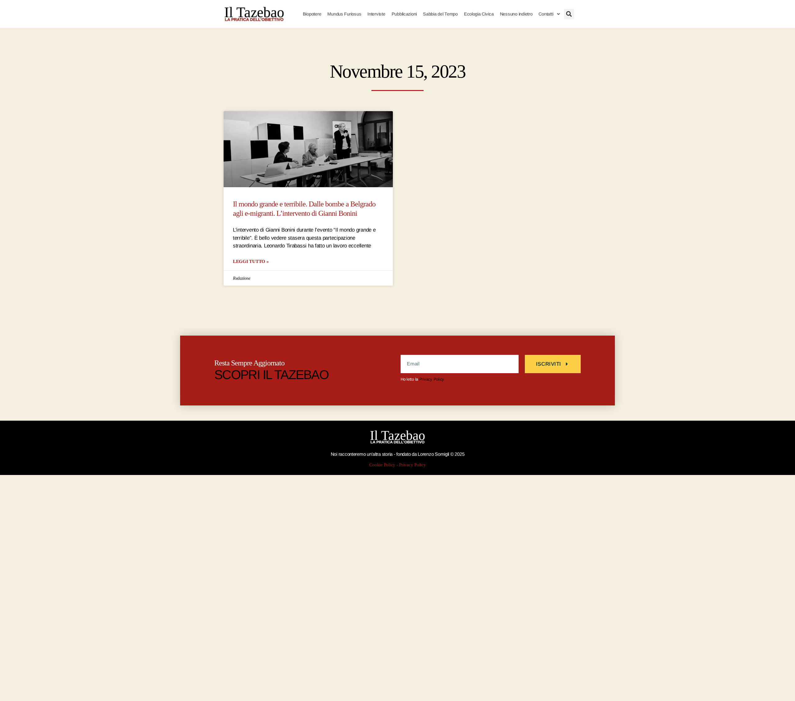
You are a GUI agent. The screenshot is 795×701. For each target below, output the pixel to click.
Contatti (545, 13)
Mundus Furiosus (344, 13)
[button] (569, 14)
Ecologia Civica (479, 13)
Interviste (376, 13)
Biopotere (312, 13)
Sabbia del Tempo (440, 13)
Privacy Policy (431, 379)
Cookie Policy (382, 465)
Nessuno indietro (516, 13)
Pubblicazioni (404, 13)
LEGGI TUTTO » (251, 261)
